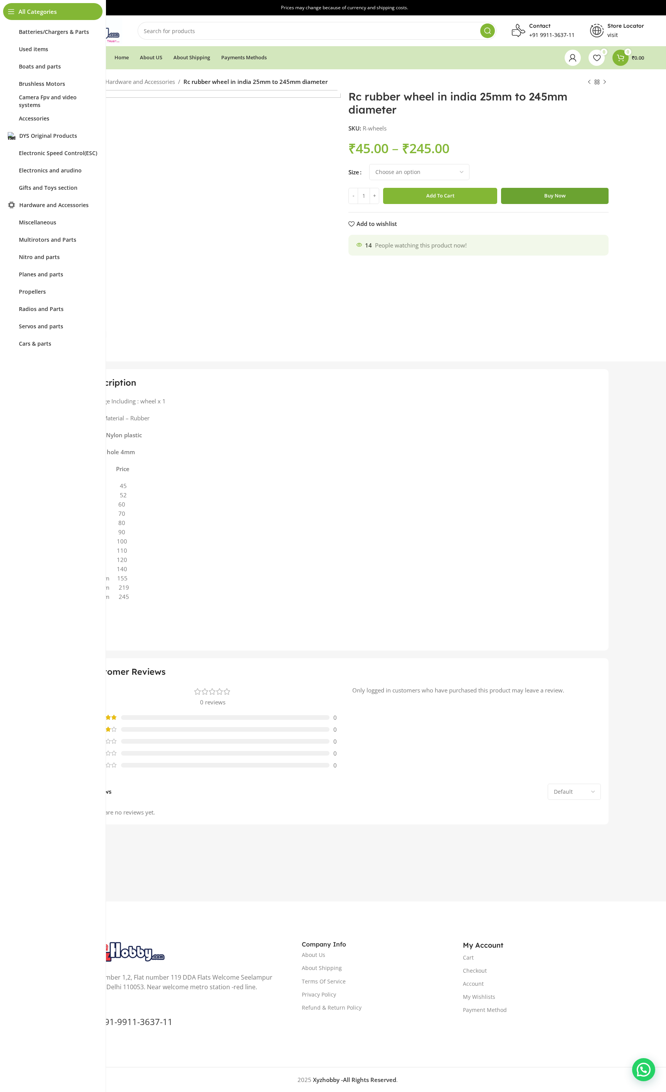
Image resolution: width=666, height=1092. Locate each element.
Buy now (555, 195)
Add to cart (440, 195)
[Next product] (605, 82)
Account (473, 983)
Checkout (475, 970)
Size (353, 172)
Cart (468, 957)
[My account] (573, 57)
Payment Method (485, 1009)
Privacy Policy (319, 994)
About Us (313, 954)
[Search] (487, 30)
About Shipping (322, 968)
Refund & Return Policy (332, 1007)
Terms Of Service (324, 981)
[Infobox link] (617, 30)
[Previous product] (589, 82)
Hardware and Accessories (140, 81)
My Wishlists (479, 996)
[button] (643, 1069)
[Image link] (123, 951)
